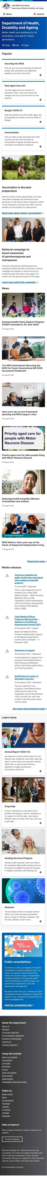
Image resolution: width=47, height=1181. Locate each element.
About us (5, 1026)
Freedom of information (12, 1039)
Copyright (6, 1063)
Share (26, 45)
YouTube (5, 1113)
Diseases (9, 907)
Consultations (7, 1100)
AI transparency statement (13, 1035)
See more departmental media (29, 708)
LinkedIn (5, 1107)
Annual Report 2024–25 (17, 752)
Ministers (5, 1029)
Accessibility (7, 1060)
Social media (7, 1076)
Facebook (6, 1103)
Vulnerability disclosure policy (14, 1082)
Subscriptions (7, 1079)
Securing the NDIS (14, 63)
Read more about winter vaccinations (22, 213)
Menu (9, 14)
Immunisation (12, 132)
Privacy (5, 1069)
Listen (7, 45)
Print (17, 45)
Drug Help (10, 806)
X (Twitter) (6, 1110)
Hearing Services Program (18, 858)
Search (40, 14)
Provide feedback (12, 1139)
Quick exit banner (9, 1073)
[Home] (23, 6)
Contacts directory (10, 1045)
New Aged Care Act (15, 85)
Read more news (36, 561)
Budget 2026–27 (13, 110)
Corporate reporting (10, 1032)
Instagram (6, 1116)
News (4, 1097)
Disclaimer (6, 1066)
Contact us (6, 1042)
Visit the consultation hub (18, 1005)
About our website (9, 1057)
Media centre (7, 1094)
